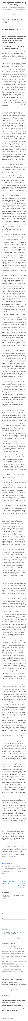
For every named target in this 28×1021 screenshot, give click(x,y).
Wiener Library (11, 53)
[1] (13, 197)
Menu (14, 14)
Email (3, 918)
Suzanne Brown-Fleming (18, 869)
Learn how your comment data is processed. (13, 933)
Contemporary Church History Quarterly (14, 4)
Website (3, 924)
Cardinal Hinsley (15, 868)
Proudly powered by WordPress (7, 1018)
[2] (24, 197)
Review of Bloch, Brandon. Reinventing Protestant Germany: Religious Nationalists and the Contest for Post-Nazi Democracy (14, 958)
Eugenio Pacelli (5, 869)
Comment (4, 898)
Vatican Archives (5, 871)
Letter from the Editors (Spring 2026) (9, 946)
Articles (13, 866)
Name (3, 913)
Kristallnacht (10, 869)
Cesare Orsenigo (22, 868)
